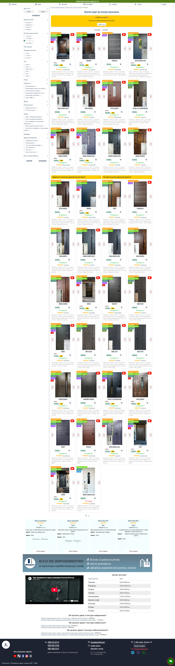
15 (89, 165)
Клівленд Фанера (88, 399)
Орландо (114, 61)
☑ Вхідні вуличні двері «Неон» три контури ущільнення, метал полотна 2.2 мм (67, 633)
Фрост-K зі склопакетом (140, 108)
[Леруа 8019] (89, 337)
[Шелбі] (63, 337)
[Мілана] (89, 193)
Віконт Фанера (63, 156)
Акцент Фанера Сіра (114, 156)
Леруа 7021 (140, 351)
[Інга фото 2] (45, 541)
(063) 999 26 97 (53, 648)
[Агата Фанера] (63, 193)
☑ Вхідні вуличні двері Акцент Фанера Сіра (56, 625)
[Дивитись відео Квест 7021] (124, 325)
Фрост (63, 447)
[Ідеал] (63, 46)
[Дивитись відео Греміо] (72, 468)
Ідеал (63, 61)
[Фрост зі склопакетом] (114, 384)
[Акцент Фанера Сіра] (114, 141)
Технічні (29, 27)
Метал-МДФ (30, 97)
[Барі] (140, 432)
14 (64, 456)
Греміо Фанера (63, 399)
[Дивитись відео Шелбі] (72, 325)
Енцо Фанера (140, 256)
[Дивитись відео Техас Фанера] (98, 82)
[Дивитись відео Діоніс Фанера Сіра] (98, 230)
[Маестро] (114, 289)
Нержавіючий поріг (32, 140)
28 (115, 117)
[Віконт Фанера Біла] (89, 480)
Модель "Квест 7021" (103, 521)
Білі (27, 73)
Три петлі (29, 149)
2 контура (30, 38)
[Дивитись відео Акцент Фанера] (149, 130)
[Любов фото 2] (77, 543)
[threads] (30, 657)
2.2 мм (29, 58)
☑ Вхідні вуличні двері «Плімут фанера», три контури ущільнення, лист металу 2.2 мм (70, 635)
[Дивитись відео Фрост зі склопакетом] (124, 373)
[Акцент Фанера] (140, 141)
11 (64, 69)
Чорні (28, 76)
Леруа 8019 (88, 351)
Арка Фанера (140, 399)
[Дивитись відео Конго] (98, 277)
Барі (140, 447)
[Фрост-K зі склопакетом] (140, 93)
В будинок (30, 25)
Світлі (28, 64)
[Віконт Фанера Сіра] (89, 141)
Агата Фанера (63, 208)
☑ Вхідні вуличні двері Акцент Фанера (54, 627)
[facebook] (23, 657)
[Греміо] (63, 480)
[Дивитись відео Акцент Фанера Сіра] (124, 130)
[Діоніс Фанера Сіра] (89, 241)
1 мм (28, 53)
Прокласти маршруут (139, 646)
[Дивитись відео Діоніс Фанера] (72, 277)
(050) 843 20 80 (53, 645)
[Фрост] (63, 432)
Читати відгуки (40, 551)
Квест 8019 (140, 304)
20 (141, 69)
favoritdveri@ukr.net (98, 642)
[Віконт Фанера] (63, 141)
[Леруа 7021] (140, 337)
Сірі (28, 71)
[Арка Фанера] (140, 384)
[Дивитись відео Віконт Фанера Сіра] (98, 130)
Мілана (89, 208)
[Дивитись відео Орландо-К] (149, 182)
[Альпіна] (89, 46)
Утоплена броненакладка (34, 145)
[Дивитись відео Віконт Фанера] (72, 130)
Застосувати (36, 15)
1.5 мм (29, 55)
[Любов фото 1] (69, 543)
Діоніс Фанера (63, 304)
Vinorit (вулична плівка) (34, 90)
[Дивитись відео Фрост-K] (98, 420)
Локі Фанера (63, 256)
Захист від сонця (32, 152)
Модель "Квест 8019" (133, 521)
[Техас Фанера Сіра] (63, 93)
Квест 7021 (114, 351)
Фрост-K (88, 447)
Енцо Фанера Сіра (114, 256)
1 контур (29, 36)
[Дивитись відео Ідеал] (72, 34)
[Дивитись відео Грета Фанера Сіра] (149, 34)
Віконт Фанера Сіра (89, 156)
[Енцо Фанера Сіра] (114, 241)
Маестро (114, 304)
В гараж (29, 29)
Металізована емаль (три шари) (36, 88)
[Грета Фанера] (114, 93)
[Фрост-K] (89, 432)
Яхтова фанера (31, 86)
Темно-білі (30, 69)
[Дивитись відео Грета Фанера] (124, 82)
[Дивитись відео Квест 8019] (149, 277)
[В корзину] (70, 64)
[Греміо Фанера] (63, 384)
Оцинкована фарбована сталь (35, 93)
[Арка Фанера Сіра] (114, 432)
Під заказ (29, 22)
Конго (89, 304)
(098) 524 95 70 (101, 24)
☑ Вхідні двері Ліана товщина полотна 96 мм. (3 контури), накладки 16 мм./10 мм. (68, 620)
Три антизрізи (31, 147)
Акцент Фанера (140, 156)
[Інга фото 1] (36, 541)
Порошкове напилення (34, 95)
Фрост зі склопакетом (114, 399)
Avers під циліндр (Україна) (35, 119)
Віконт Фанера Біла (89, 495)
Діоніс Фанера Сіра (89, 256)
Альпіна (88, 61)
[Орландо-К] (140, 193)
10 (115, 312)
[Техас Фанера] (89, 93)
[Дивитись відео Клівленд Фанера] (98, 373)
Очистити (29, 161)
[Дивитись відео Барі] (149, 420)
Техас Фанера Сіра (63, 108)
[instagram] (27, 657)
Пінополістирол (31, 110)
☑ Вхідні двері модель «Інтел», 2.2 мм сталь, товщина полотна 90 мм (64, 618)
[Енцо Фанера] (140, 241)
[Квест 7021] (114, 337)
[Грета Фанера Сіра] (140, 46)
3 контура (30, 40)
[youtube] (15, 657)
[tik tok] (19, 657)
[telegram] (133, 653)
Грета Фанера (114, 108)
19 (89, 217)
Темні (28, 67)
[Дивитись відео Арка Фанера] (149, 373)
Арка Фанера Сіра (114, 447)
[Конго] (89, 289)
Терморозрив (31, 143)
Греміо (63, 495)
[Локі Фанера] (63, 241)
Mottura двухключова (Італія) (35, 126)
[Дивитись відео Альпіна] (98, 34)
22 (90, 69)
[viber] (139, 653)
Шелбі (63, 351)
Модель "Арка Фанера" (73, 521)
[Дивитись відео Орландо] (124, 34)
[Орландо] (114, 46)
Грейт (114, 208)
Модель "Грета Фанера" (40, 521)
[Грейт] (114, 193)
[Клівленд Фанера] (89, 384)
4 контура (30, 43)
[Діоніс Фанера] (63, 289)
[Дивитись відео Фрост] (72, 420)
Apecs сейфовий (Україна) (34, 117)
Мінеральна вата (32, 108)
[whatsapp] (144, 653)
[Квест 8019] (140, 289)
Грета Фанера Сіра (140, 61)
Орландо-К (140, 208)
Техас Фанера (89, 108)
